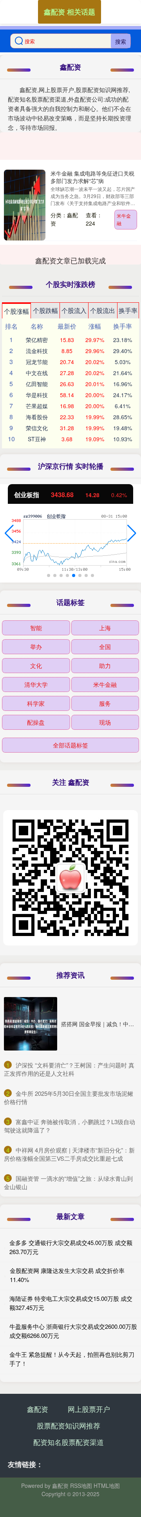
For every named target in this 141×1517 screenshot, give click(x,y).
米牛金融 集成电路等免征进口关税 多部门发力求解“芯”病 (92, 177)
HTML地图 (107, 1485)
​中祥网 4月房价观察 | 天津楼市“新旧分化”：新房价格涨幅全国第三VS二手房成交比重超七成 (69, 1154)
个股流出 (102, 310)
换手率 (128, 310)
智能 (36, 627)
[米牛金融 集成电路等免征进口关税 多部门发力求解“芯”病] (24, 205)
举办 (36, 646)
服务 (105, 703)
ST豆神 (37, 439)
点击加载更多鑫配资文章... (70, 260)
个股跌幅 (45, 310)
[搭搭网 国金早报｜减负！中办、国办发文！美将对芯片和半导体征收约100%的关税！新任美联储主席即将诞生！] (30, 1024)
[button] (9, 533)
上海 (105, 627)
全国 (105, 646)
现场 (105, 722)
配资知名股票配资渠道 (68, 1442)
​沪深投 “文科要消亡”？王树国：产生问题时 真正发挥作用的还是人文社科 (69, 1069)
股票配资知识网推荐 (68, 1425)
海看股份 (37, 417)
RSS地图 (81, 1485)
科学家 (36, 703)
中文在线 (37, 373)
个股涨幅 (16, 311)
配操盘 (36, 722)
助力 (105, 665)
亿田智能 (37, 384)
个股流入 (74, 310)
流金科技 (37, 351)
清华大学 (36, 684)
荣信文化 (37, 428)
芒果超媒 (37, 406)
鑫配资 (37, 1409)
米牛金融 (124, 219)
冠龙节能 (37, 362)
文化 (36, 665)
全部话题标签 (70, 745)
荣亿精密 (37, 340)
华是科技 (37, 395)
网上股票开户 (89, 1409)
